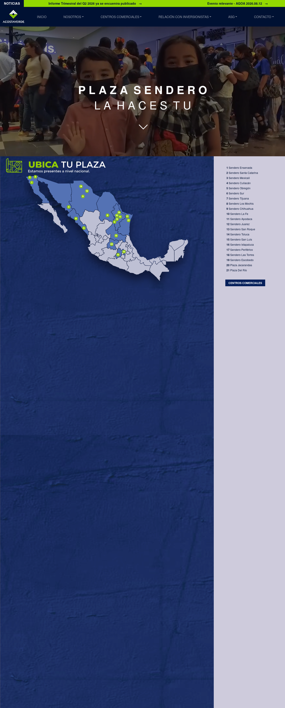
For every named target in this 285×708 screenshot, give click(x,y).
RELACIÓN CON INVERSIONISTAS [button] (184, 16)
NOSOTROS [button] (72, 16)
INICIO (42, 16)
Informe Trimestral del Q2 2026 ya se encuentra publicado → (95, 3)
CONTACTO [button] (262, 16)
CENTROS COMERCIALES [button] (120, 16)
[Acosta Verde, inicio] (14, 17)
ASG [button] (231, 16)
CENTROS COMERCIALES (245, 283)
